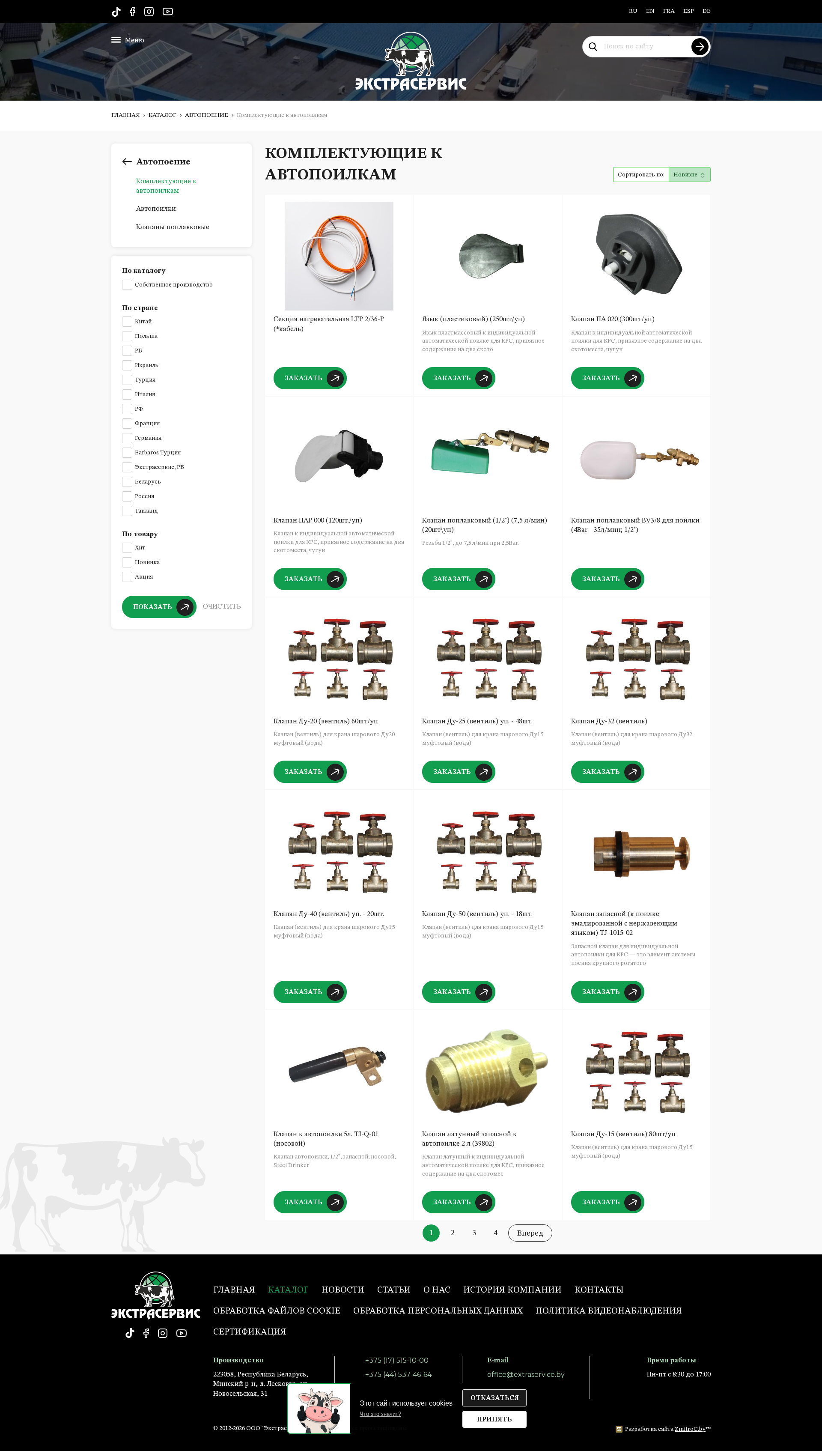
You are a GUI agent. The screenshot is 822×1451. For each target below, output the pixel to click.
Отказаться (495, 1398)
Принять (494, 1419)
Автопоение (206, 115)
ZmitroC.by (690, 1429)
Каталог (162, 115)
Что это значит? (380, 1414)
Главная (125, 115)
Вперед (530, 1233)
